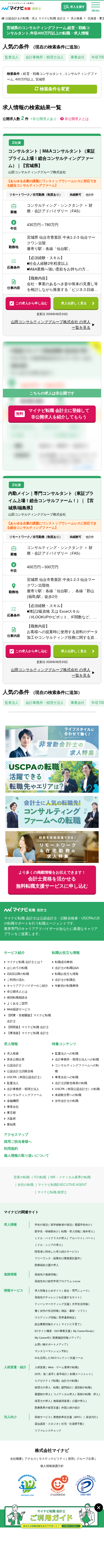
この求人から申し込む (31, 303)
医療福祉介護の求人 (47, 1265)
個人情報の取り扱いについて (26, 1155)
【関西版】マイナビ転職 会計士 (28, 1027)
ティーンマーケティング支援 (52, 1304)
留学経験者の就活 (61, 1224)
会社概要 (16, 1458)
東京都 (11, 1112)
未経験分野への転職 (68, 1094)
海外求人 (88, 1231)
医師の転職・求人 (88, 1394)
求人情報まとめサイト (48, 1290)
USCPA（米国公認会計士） (25, 1077)
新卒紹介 (62, 1374)
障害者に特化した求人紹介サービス (56, 1251)
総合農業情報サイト (47, 1324)
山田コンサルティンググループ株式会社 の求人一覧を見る (50, 325)
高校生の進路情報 (45, 1274)
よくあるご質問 (17, 1003)
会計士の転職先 (65, 979)
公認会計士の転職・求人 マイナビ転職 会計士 (35, 18)
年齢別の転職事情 (66, 985)
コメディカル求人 (64, 1394)
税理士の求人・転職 (47, 1387)
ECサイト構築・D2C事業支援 (52, 1330)
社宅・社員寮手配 (72, 1423)
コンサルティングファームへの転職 (77, 1068)
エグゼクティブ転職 (47, 1380)
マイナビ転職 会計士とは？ (25, 962)
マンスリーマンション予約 (51, 1351)
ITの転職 (40, 1177)
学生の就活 (41, 1224)
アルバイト (76, 1238)
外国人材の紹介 (70, 1407)
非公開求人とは (77, 119)
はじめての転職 (17, 967)
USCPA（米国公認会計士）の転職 (77, 1089)
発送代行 (91, 1417)
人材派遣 (40, 1367)
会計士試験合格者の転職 (71, 1083)
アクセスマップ (16, 1134)
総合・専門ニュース (76, 1290)
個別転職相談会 (17, 997)
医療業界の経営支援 (47, 1407)
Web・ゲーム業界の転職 (63, 1367)
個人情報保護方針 (52, 1466)
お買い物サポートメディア (51, 1344)
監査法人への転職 (66, 1053)
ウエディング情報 (45, 1317)
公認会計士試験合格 (20, 1071)
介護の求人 (78, 1400)
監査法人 (12, 57)
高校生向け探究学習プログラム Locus (57, 1281)
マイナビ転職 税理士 (52, 1192)
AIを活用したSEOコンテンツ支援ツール (59, 1357)
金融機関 (13, 1100)
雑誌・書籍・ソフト (73, 1310)
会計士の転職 (69, 1380)
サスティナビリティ (52, 1458)
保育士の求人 (43, 1400)
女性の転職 (26, 1185)
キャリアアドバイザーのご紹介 (27, 985)
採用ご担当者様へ (18, 1141)
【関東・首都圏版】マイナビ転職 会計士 (29, 1018)
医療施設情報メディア (66, 1337)
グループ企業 (85, 1458)
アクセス (30, 1458)
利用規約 (11, 1148)
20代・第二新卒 (44, 1374)
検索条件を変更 (55, 89)
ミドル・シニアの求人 (48, 1244)
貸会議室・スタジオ (47, 1423)
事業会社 (78, 57)
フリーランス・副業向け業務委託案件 (57, 1258)
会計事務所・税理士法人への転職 (77, 1059)
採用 (71, 1458)
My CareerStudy (83, 1330)
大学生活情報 (80, 1304)
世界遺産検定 (67, 1317)
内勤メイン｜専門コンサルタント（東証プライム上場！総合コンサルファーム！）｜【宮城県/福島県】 (51, 500)
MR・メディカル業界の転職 (70, 1177)
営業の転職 (22, 1177)
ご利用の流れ (16, 979)
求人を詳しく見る (74, 303)
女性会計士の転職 (66, 1100)
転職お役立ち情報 (66, 973)
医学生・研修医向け (47, 1231)
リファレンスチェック (48, 1430)
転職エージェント (80, 1374)
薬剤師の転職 (83, 1387)
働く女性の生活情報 (47, 1310)
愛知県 (11, 1124)
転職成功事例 (64, 962)
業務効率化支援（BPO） (68, 1417)
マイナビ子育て (70, 1324)
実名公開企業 (16, 1059)
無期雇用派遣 (61, 1400)
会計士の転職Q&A (67, 967)
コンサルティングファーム (24, 1094)
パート (89, 1238)
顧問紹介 (66, 1387)
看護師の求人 (43, 1394)
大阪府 (11, 1118)
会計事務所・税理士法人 (45, 57)
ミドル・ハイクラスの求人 (51, 1238)
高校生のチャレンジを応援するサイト (57, 1297)
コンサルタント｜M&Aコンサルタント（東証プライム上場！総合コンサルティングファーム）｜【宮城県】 (51, 158)
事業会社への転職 (66, 1077)
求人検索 (76, 18)
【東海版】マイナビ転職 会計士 (28, 1033)
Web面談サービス (18, 1009)
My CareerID (42, 1337)
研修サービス (43, 1417)
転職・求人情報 (70, 1231)
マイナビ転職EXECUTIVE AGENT (62, 1185)
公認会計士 (14, 1065)
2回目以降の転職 (18, 973)
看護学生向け (83, 1224)
